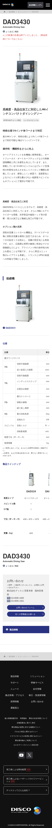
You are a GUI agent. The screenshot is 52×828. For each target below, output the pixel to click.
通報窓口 (15, 707)
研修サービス (37, 682)
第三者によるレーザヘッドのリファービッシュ (25, 779)
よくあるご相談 (12, 31)
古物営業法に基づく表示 (26, 722)
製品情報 (12, 12)
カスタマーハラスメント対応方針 (26, 745)
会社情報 (37, 688)
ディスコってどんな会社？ (18, 790)
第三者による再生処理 (16, 769)
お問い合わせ (37, 701)
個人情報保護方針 (11, 718)
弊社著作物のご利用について (26, 740)
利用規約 (23, 718)
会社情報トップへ (35, 5)
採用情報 (15, 701)
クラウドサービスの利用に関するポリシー (26, 736)
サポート (15, 682)
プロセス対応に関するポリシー (26, 731)
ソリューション (37, 676)
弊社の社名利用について (38, 718)
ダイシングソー (23, 12)
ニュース (15, 688)
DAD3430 (35, 12)
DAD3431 (11, 327)
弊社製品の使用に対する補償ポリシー (26, 727)
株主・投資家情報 (37, 695)
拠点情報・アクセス (14, 695)
